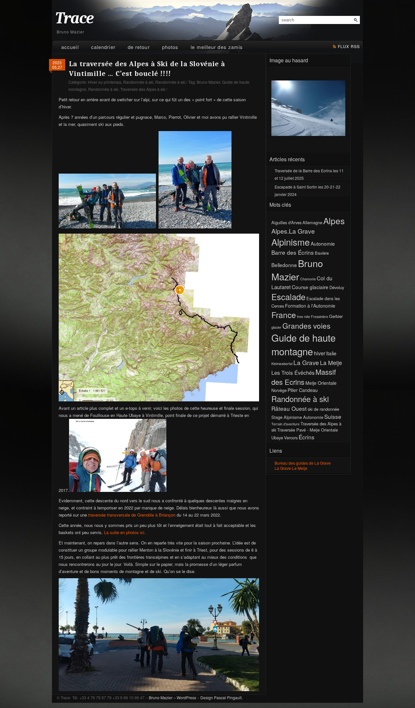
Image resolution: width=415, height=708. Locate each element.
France (283, 314)
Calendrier (103, 46)
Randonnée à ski (138, 82)
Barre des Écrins (292, 252)
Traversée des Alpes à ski (142, 89)
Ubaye (277, 437)
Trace (74, 18)
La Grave (306, 362)
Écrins (306, 437)
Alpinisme (290, 241)
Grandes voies (306, 325)
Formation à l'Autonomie (310, 305)
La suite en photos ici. (125, 532)
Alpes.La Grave (293, 230)
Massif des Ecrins (303, 377)
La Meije (331, 363)
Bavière (322, 253)
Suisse (332, 416)
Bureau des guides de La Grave (303, 463)
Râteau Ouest (289, 408)
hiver (319, 353)
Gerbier (336, 316)
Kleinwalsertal (281, 363)
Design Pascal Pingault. (221, 697)
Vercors (291, 437)
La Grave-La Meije (291, 468)
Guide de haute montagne (303, 344)
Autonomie (323, 243)
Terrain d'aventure (285, 423)
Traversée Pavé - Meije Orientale (307, 430)
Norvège (279, 390)
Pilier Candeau (303, 390)
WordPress (186, 697)
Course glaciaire (310, 286)
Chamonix (308, 278)
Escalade (288, 296)
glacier (276, 327)
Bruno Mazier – (162, 697)
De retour (139, 46)
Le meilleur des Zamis (217, 46)
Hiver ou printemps (104, 82)
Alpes (334, 220)
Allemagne (312, 222)
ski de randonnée (323, 409)
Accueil (70, 46)
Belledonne (284, 264)
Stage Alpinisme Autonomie (297, 417)
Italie (331, 353)
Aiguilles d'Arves (286, 222)
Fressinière (319, 316)
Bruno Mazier (208, 82)
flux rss (349, 46)
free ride (303, 316)
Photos (170, 46)
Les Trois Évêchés (292, 372)
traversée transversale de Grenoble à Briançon (131, 515)
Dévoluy (336, 287)
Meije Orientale (321, 383)
